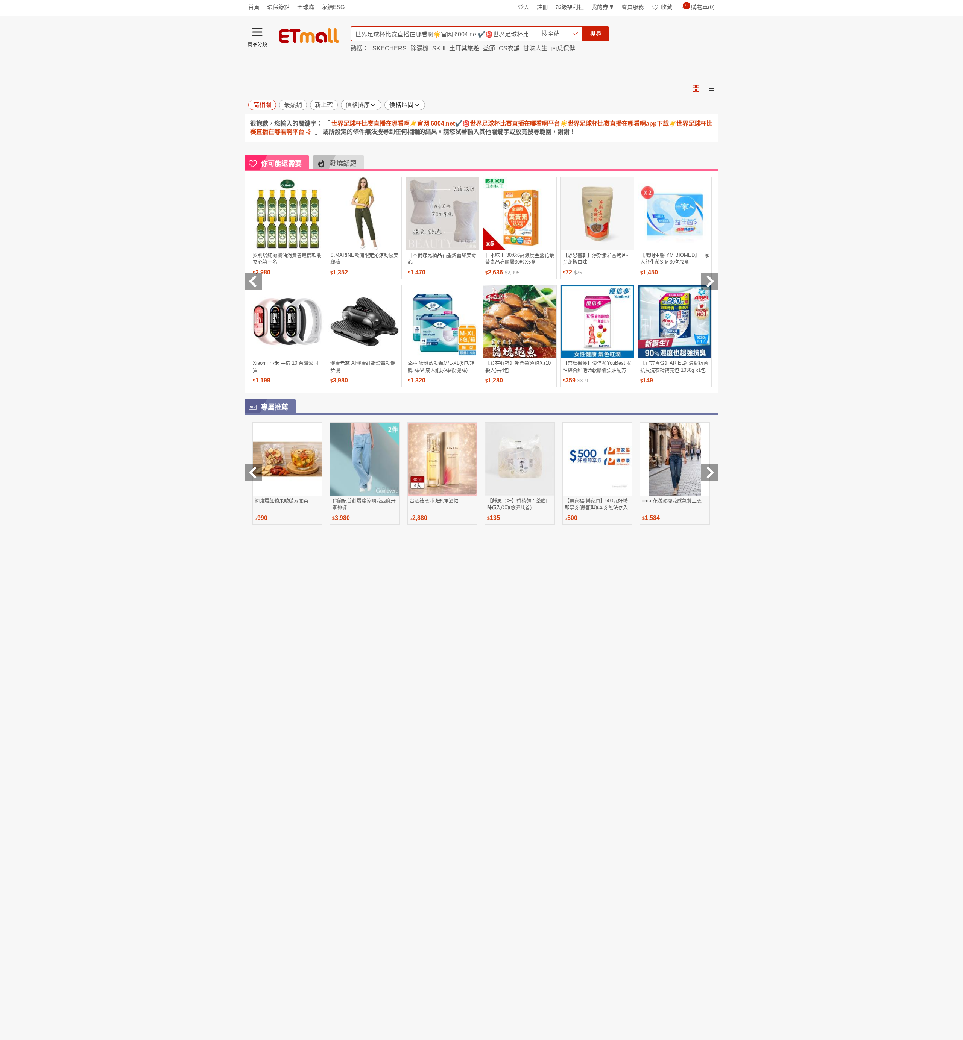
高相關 (262, 105)
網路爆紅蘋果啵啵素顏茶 (281, 500)
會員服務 (632, 7)
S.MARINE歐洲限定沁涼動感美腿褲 (364, 258)
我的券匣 (602, 7)
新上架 (324, 105)
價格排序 (358, 105)
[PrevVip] (253, 472)
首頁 (254, 7)
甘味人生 (535, 48)
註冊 (542, 7)
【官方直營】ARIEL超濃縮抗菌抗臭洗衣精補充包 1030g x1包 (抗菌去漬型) (674, 366)
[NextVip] (709, 472)
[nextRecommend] (709, 281)
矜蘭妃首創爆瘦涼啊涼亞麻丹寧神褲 (364, 504)
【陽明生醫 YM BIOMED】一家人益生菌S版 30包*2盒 (674, 258)
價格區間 (401, 105)
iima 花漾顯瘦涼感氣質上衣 (672, 500)
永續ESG (333, 7)
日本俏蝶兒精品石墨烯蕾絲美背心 (442, 258)
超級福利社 (570, 7)
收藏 (666, 7)
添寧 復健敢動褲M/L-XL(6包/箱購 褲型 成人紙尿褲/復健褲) (441, 366)
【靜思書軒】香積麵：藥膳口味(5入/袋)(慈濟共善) (519, 504)
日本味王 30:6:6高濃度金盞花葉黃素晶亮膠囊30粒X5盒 (519, 258)
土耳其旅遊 (464, 48)
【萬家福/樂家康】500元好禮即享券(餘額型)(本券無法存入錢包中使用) (596, 504)
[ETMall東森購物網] (309, 36)
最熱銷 (293, 105)
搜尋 (595, 33)
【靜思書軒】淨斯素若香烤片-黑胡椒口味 (595, 258)
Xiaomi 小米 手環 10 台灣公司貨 (285, 366)
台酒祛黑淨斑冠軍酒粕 (434, 500)
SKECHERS (389, 48)
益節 (489, 48)
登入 (523, 7)
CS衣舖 (509, 48)
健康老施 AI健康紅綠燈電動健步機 (362, 366)
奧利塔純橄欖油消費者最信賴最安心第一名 (287, 258)
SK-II (438, 48)
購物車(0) (700, 7)
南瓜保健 (563, 48)
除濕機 (419, 48)
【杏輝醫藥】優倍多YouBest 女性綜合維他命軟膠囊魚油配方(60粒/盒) (597, 366)
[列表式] (710, 88)
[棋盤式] (695, 88)
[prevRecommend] (253, 281)
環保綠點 (278, 7)
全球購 (305, 7)
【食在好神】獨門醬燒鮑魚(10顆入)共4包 (518, 366)
